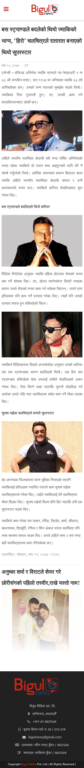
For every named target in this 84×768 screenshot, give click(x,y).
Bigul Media (29, 764)
